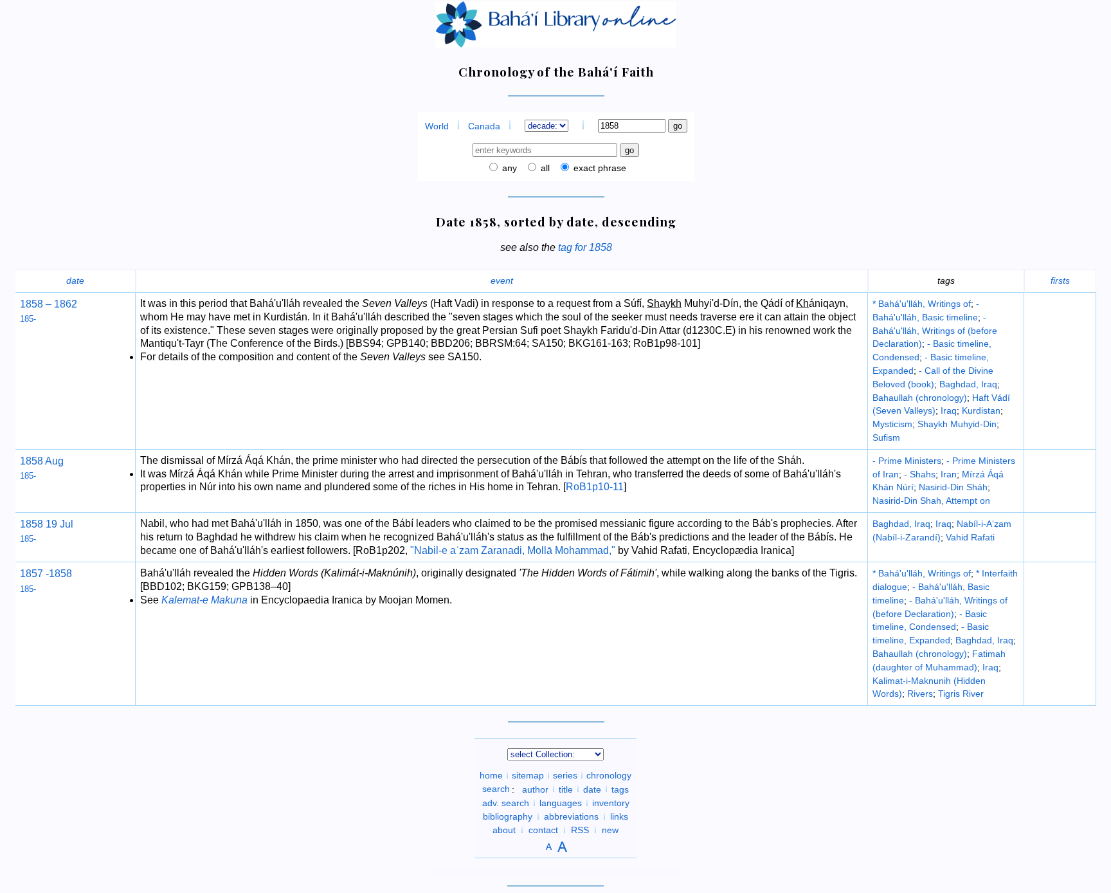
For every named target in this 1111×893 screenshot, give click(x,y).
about (504, 830)
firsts (1060, 280)
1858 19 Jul (46, 524)
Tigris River (961, 693)
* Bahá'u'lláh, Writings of (921, 304)
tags (620, 789)
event (502, 280)
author (535, 789)
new (610, 830)
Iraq (949, 410)
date (75, 280)
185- (28, 319)
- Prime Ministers (906, 461)
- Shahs (919, 474)
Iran (949, 474)
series (565, 775)
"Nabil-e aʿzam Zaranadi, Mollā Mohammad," (512, 550)
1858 (31, 461)
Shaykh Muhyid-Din (957, 424)
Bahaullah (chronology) (919, 397)
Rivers (920, 693)
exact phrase (598, 168)
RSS (580, 830)
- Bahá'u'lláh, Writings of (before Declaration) (934, 330)
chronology (608, 775)
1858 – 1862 (48, 304)
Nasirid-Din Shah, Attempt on (931, 500)
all (544, 168)
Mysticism (892, 424)
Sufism (886, 437)
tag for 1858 (585, 247)
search (496, 789)
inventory (610, 803)
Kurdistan (981, 410)
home (491, 775)
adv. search (505, 803)
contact (543, 830)
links (619, 816)
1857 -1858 (46, 573)
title (566, 789)
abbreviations (571, 816)
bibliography (507, 816)
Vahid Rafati (970, 537)
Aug (53, 461)
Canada (484, 126)
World (437, 126)
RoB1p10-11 (595, 486)
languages (560, 803)
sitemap (528, 775)
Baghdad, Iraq (968, 384)
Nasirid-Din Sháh (953, 487)
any (508, 168)
